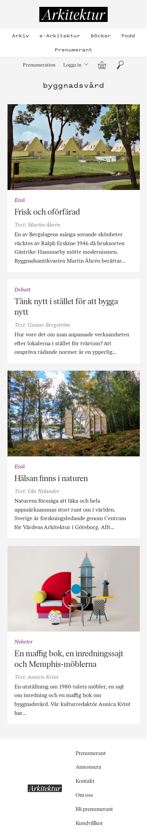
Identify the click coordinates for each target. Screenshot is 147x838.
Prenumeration (39, 65)
